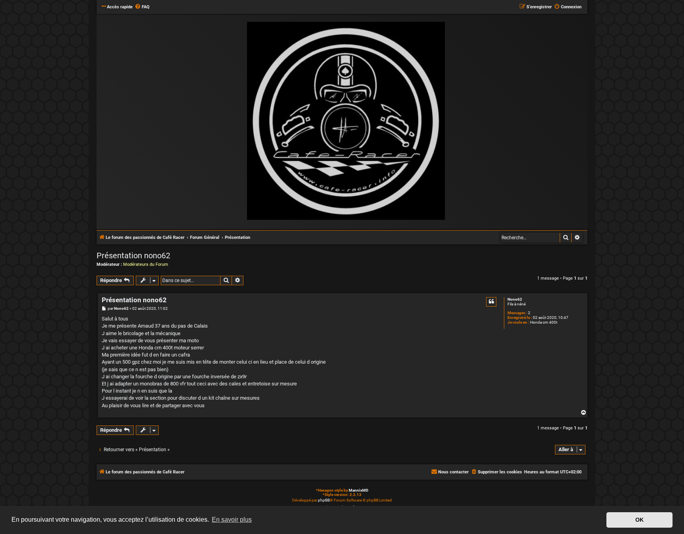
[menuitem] (142, 7)
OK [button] (639, 520)
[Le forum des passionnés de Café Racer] (346, 121)
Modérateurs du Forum (145, 264)
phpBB (324, 500)
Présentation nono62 (133, 255)
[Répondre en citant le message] (491, 302)
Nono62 (514, 299)
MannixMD (359, 490)
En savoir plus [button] (232, 519)
